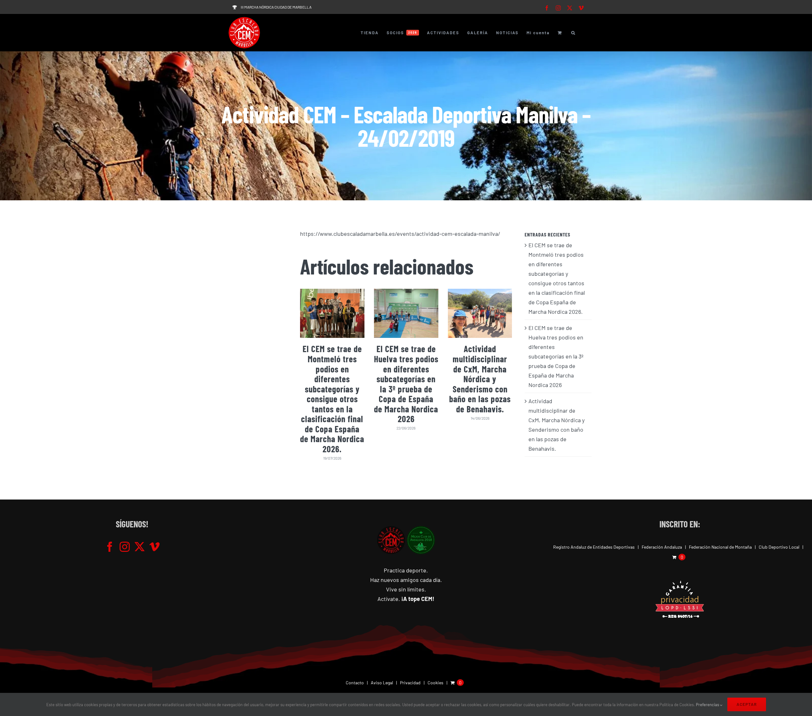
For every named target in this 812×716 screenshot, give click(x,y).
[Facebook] (110, 547)
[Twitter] (139, 547)
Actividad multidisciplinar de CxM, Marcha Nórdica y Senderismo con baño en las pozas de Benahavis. (480, 378)
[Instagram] (125, 547)
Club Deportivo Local (779, 547)
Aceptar (747, 704)
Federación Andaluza (662, 547)
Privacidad (410, 682)
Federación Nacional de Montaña (720, 547)
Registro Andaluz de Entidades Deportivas (594, 547)
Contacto (355, 682)
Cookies (435, 682)
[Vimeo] (154, 547)
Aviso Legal (382, 682)
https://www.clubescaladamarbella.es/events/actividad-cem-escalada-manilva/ (400, 233)
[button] (573, 32)
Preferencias (708, 704)
